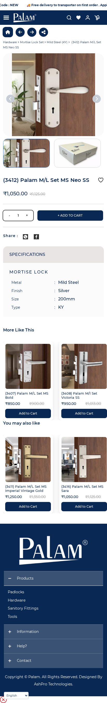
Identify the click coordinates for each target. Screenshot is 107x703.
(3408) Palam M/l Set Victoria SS (79, 395)
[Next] (96, 99)
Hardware (10, 42)
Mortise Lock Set (32, 42)
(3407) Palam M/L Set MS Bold (26, 395)
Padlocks (16, 592)
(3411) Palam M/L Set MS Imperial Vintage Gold (25, 488)
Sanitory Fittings (23, 608)
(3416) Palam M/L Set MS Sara (82, 488)
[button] (76, 17)
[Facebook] (36, 236)
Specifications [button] (27, 254)
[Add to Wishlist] (101, 180)
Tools (12, 616)
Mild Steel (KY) (57, 42)
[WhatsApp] (25, 236)
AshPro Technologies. (53, 684)
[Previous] (10, 99)
